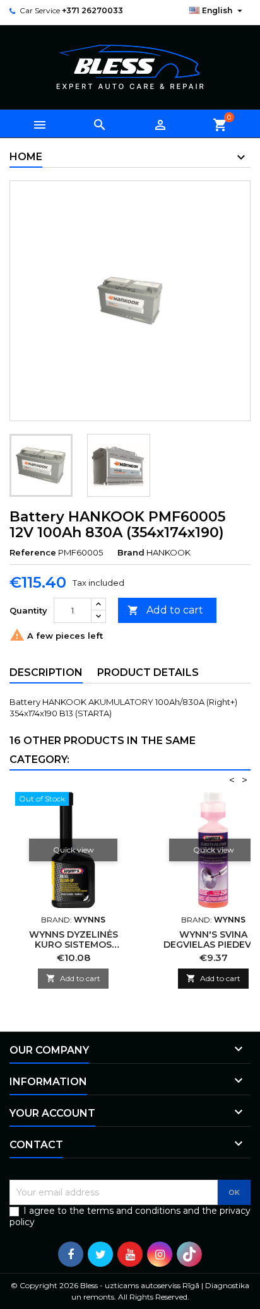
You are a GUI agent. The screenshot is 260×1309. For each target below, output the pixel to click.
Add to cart (165, 610)
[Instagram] (159, 1254)
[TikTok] (189, 1254)
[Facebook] (70, 1254)
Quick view (73, 849)
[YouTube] (130, 1254)
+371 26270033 (92, 10)
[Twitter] (100, 1254)
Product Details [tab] (148, 672)
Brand (131, 552)
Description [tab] (46, 672)
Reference (32, 552)
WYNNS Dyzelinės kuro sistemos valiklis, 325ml (73, 944)
